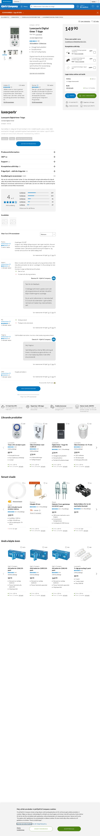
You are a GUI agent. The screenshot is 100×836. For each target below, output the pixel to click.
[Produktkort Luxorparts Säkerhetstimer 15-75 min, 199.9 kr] (83, 431)
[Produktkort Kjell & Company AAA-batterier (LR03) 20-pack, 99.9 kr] (39, 554)
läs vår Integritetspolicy (39, 824)
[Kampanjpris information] (39, 510)
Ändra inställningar (20, 829)
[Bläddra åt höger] (96, 447)
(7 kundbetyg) (65, 509)
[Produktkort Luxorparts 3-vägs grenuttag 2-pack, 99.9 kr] (83, 554)
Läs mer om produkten (37, 73)
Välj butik (21, 466)
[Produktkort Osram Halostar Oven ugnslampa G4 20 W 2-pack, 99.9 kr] (61, 490)
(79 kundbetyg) (65, 449)
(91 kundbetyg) (43, 507)
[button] (4, 52)
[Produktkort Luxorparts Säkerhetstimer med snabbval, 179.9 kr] (39, 431)
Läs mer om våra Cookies (24, 824)
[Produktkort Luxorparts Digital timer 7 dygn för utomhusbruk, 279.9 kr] (61, 431)
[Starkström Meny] (20, 17)
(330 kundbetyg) (12, 449)
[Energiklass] (10, 502)
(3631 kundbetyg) (34, 574)
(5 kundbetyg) (20, 512)
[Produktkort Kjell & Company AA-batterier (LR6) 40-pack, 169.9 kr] (61, 554)
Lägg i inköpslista (85, 21)
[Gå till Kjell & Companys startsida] (10, 6)
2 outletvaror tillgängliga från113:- (75, 41)
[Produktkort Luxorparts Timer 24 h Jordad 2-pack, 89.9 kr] (17, 431)
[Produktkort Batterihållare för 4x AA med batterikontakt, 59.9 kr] (83, 490)
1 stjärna (22, 205)
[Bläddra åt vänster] (3, 447)
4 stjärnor (22, 196)
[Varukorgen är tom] (97, 6)
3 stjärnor (22, 199)
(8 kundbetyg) (87, 508)
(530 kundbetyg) (78, 449)
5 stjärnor (22, 192)
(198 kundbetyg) (78, 572)
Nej (53, 255)
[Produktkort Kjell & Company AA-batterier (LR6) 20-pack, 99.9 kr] (17, 554)
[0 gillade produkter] (93, 6)
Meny (26, 6)
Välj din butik (69, 88)
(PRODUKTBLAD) (17, 501)
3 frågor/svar (42, 43)
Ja (48, 255)
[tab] (7, 1)
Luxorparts (39, 34)
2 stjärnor (22, 202)
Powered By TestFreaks (46, 383)
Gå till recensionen (9, 102)
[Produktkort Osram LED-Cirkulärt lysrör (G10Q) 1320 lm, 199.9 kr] (17, 490)
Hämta (72, 95)
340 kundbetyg (34, 43)
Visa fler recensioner (28, 388)
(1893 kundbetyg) (56, 574)
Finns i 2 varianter (78, 53)
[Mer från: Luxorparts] (9, 113)
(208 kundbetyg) (34, 451)
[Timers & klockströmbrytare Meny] (42, 17)
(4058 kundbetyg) (12, 574)
